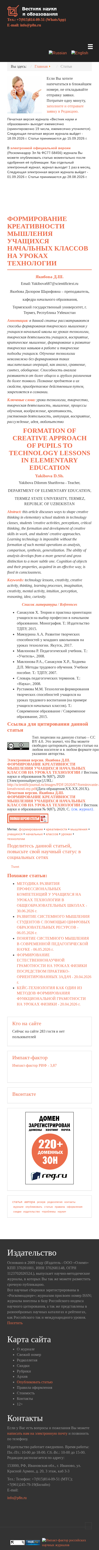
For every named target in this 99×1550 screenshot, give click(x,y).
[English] (81, 53)
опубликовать (33, 1206)
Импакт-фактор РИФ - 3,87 (34, 1065)
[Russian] (59, 53)
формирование (31, 829)
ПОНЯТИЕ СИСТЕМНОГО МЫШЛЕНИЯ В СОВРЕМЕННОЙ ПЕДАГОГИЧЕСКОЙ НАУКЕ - (53, 943)
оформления (74, 1206)
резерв (41, 1202)
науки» (62, 1211)
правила (60, 1206)
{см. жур (78, 809)
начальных (34, 834)
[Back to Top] (88, 1525)
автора (29, 1202)
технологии (16, 839)
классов (52, 834)
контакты (69, 1202)
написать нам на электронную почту (37, 1433)
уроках (66, 834)
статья (17, 1202)
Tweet (15, 867)
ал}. (91, 809)
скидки (17, 1211)
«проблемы (49, 1211)
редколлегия (54, 1202)
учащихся (15, 834)
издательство (31, 1211)
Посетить (15, 1323)
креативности (56, 829)
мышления (78, 829)
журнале (18, 1206)
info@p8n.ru (30, 25)
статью (48, 1206)
